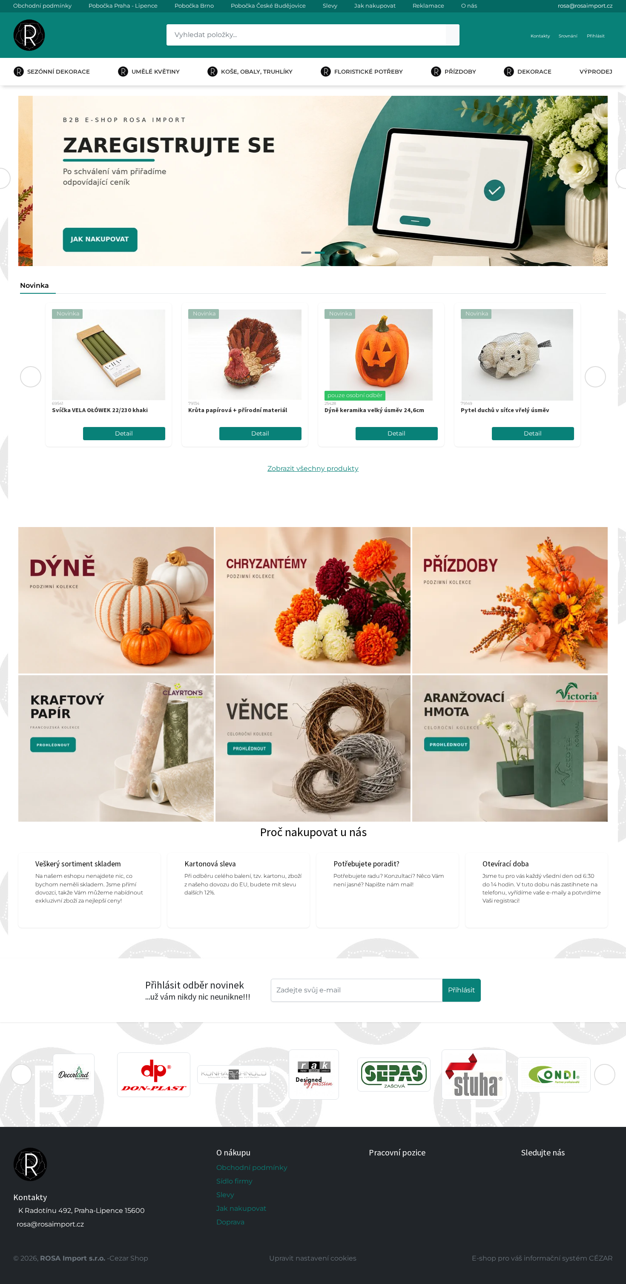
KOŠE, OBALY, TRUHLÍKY (257, 71)
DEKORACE (534, 71)
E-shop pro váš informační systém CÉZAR (542, 1258)
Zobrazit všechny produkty (313, 468)
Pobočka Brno (194, 5)
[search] (452, 35)
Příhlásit (461, 990)
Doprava (230, 1222)
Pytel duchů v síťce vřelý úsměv (505, 410)
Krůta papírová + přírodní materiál (237, 410)
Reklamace (428, 5)
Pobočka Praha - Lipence (123, 5)
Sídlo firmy (234, 1181)
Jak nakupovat (375, 5)
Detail (124, 433)
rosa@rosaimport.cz (585, 5)
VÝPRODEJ (596, 71)
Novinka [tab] (34, 285)
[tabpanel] (313, 181)
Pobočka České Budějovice (268, 5)
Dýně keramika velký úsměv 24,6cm (374, 410)
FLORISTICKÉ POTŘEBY (368, 71)
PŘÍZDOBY (460, 71)
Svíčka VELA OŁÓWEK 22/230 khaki (100, 410)
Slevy (330, 5)
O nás (469, 5)
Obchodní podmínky (42, 5)
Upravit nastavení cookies (312, 1258)
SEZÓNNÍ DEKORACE (58, 71)
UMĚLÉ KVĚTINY (156, 71)
